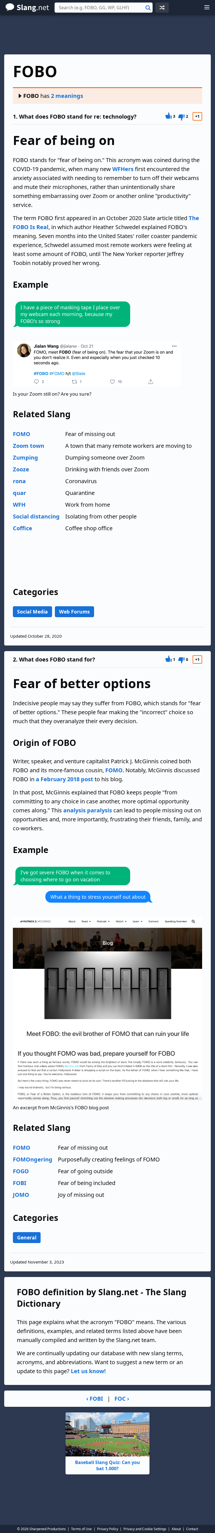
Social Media (32, 611)
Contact (192, 1529)
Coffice (22, 528)
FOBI (19, 1183)
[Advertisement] (107, 35)
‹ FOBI (94, 1398)
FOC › (121, 1398)
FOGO (21, 1171)
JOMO (21, 1194)
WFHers (123, 169)
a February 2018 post (64, 779)
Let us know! (88, 1371)
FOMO (21, 434)
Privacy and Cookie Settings (144, 1529)
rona (19, 481)
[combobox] (104, 8)
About (176, 1529)
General (26, 1237)
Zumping (25, 457)
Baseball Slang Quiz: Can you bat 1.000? (107, 1465)
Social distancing (36, 516)
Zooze (21, 469)
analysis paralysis (87, 810)
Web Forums (74, 611)
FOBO (31, 96)
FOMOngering (32, 1159)
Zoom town (28, 445)
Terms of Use (81, 1529)
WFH (19, 504)
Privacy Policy (107, 1529)
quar (19, 493)
